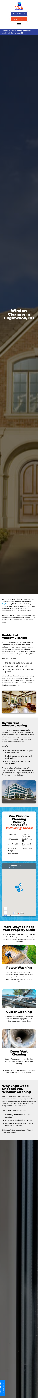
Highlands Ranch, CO (26, 835)
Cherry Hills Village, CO (12, 850)
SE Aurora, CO (13, 839)
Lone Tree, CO (13, 844)
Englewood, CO (26, 845)
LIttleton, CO (27, 849)
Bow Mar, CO (13, 854)
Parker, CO (12, 834)
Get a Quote (17, 19)
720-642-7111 (20, 14)
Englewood (6, 604)
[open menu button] (19, 25)
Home (4, 31)
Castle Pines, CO (27, 840)
